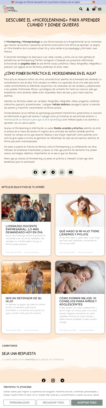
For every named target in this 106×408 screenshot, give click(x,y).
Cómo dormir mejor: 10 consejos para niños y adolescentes (78, 301)
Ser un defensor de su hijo (23, 299)
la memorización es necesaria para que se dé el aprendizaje (50, 118)
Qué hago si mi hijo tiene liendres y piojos (79, 232)
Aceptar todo (86, 402)
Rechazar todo (53, 402)
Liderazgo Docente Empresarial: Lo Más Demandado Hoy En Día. (24, 229)
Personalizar (19, 402)
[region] (53, 395)
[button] (81, 9)
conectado (30, 359)
